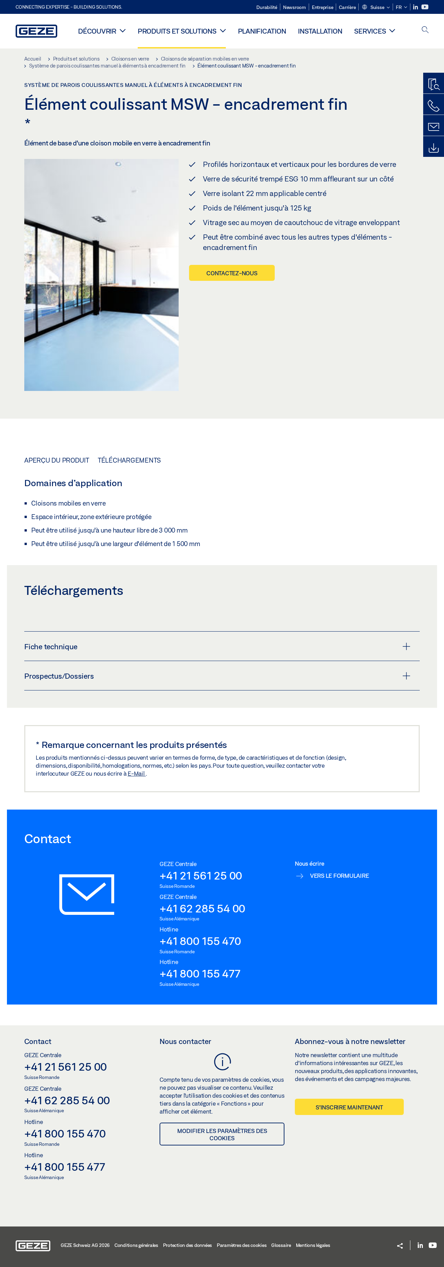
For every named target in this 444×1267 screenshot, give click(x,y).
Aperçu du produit (56, 460)
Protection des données (187, 1245)
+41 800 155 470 (200, 941)
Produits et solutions (177, 31)
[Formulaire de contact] (433, 127)
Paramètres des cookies (242, 1245)
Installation (320, 31)
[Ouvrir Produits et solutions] (223, 30)
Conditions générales (136, 1245)
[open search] (425, 30)
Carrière (347, 7)
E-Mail (137, 773)
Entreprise (322, 7)
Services (370, 31)
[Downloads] (433, 148)
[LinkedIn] (416, 7)
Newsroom (294, 7)
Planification (262, 31)
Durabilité (266, 7)
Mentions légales (313, 1245)
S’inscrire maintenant (349, 1107)
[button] (375, 7)
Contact (37, 1041)
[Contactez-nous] (433, 106)
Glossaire (281, 1245)
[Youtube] (424, 7)
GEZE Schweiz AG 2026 (85, 1245)
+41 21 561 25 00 (201, 875)
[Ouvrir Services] (392, 30)
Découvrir (97, 31)
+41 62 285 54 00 (202, 908)
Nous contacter (185, 1041)
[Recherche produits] (433, 85)
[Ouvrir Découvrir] (123, 30)
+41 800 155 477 (200, 973)
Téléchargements (129, 460)
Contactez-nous (231, 273)
